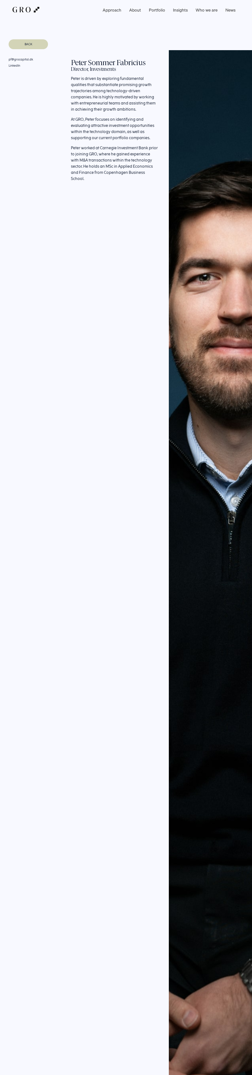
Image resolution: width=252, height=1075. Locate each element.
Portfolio (157, 10)
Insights (180, 10)
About (135, 10)
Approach (112, 10)
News (230, 10)
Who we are (207, 10)
